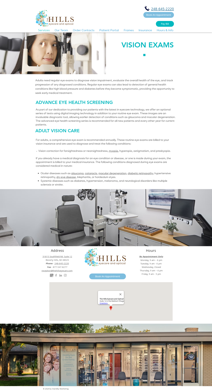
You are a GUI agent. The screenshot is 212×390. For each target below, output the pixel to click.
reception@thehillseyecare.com (57, 270)
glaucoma (77, 173)
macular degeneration (112, 173)
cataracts (91, 173)
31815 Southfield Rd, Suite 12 (57, 256)
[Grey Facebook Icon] (56, 275)
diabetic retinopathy (140, 173)
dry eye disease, (66, 177)
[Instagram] (65, 275)
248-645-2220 (162, 9)
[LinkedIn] (60, 275)
